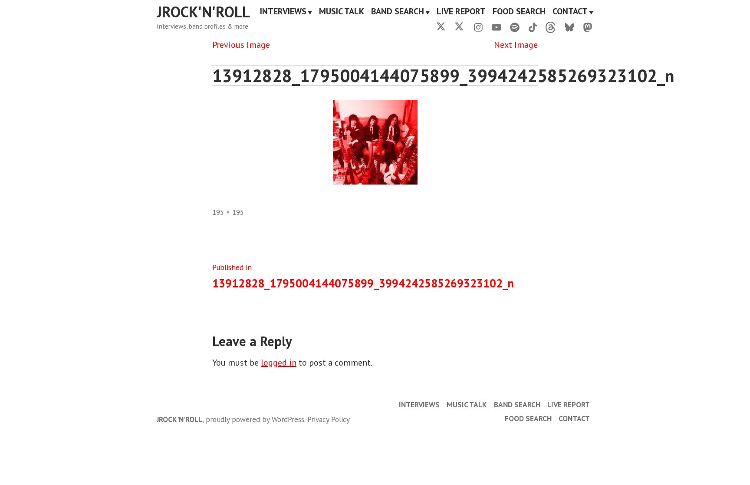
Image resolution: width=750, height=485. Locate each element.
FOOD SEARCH (519, 12)
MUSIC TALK (341, 12)
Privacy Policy (328, 419)
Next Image (516, 44)
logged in (278, 362)
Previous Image (241, 44)
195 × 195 (228, 212)
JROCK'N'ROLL (203, 12)
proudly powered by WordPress (255, 419)
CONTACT (570, 12)
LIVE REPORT (461, 12)
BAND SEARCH (397, 12)
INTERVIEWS (283, 12)
